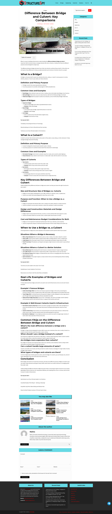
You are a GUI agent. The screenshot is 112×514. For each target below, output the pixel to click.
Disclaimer (73, 497)
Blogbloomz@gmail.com (30, 500)
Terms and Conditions (75, 501)
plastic (46, 215)
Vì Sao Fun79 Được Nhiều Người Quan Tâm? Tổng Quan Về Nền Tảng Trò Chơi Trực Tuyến (83, 53)
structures (30, 63)
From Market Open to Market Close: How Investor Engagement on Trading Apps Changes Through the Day (82, 59)
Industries (75, 2)
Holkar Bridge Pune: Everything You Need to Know (62, 419)
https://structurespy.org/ (29, 498)
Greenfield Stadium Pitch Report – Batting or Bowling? (33, 383)
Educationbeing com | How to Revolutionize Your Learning (33, 127)
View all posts (24, 444)
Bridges (62, 2)
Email (38, 467)
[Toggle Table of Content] (33, 58)
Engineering (68, 2)
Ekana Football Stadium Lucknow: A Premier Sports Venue (33, 390)
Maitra (52, 23)
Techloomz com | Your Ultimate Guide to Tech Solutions (33, 131)
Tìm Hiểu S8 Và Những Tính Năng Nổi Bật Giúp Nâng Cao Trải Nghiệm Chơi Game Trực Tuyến (83, 47)
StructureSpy (27, 489)
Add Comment (46, 23)
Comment (22, 454)
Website (55, 467)
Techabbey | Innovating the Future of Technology (32, 123)
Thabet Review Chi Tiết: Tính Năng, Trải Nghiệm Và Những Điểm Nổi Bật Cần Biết (82, 42)
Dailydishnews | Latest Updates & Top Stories (31, 269)
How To (87, 2)
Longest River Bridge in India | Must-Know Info (62, 403)
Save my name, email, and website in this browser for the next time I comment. (39, 473)
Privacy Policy (73, 491)
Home (56, 2)
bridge (22, 77)
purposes (56, 361)
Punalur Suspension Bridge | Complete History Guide (61, 411)
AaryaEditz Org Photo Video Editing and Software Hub (32, 386)
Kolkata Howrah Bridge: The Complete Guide (37, 418)
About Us (72, 493)
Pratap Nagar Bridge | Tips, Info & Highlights (36, 403)
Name (22, 467)
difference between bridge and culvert (31, 68)
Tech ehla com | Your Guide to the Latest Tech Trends (32, 265)
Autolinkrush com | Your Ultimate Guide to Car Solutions (33, 379)
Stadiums (81, 2)
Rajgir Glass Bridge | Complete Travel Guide (37, 410)
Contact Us (73, 495)
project (65, 70)
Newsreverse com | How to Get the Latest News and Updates (34, 273)
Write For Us (73, 499)
